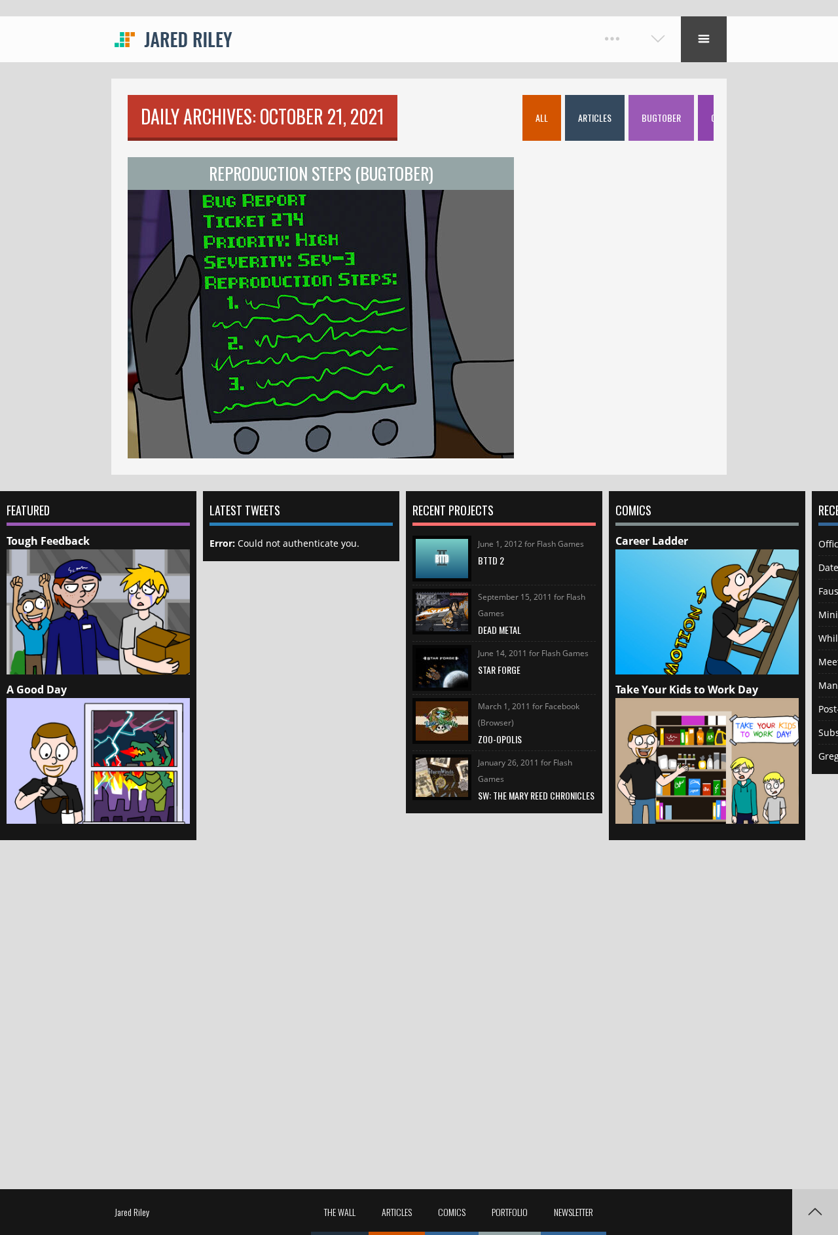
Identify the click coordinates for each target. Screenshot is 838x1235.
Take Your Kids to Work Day (686, 689)
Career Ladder (651, 541)
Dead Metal (499, 629)
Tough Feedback (48, 541)
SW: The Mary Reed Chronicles (536, 795)
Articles (397, 1212)
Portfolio (510, 1212)
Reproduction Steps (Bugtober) (321, 173)
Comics (451, 1212)
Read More (321, 248)
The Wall (339, 1212)
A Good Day (37, 689)
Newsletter (573, 1212)
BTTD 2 (491, 560)
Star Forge (499, 669)
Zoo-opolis (500, 739)
